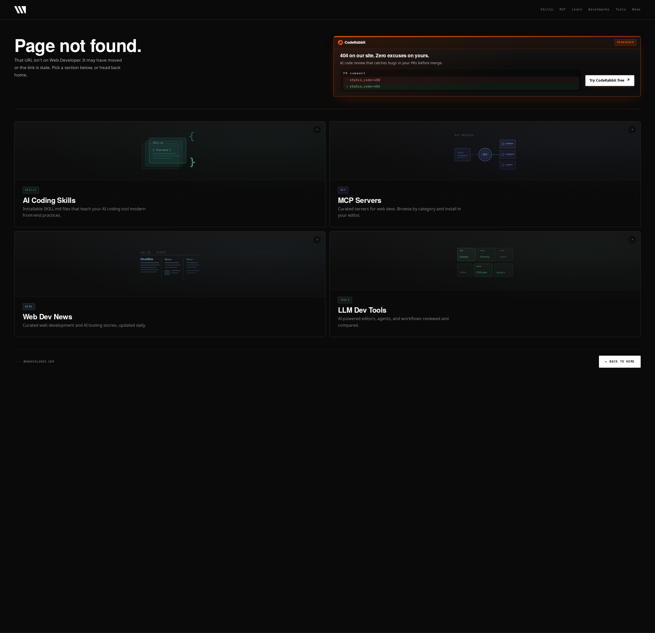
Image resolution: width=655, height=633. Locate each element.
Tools (621, 9)
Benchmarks (598, 9)
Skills (547, 9)
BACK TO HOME (620, 361)
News (636, 9)
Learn (577, 9)
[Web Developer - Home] (20, 9)
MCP (563, 9)
